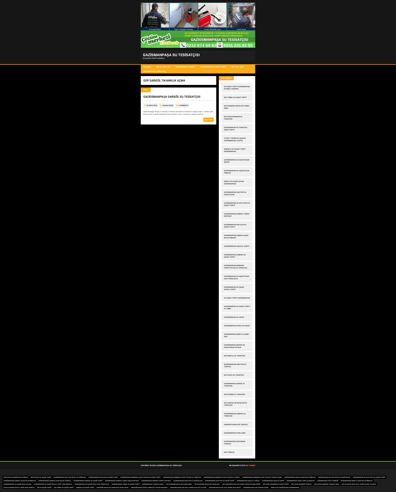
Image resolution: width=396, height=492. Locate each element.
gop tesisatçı (229, 452)
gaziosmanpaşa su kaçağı (234, 317)
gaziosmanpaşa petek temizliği (327, 481)
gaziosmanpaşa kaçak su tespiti (236, 246)
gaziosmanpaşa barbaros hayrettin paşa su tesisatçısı (182, 477)
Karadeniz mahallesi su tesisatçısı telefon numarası (149, 487)
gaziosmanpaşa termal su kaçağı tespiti (125, 484)
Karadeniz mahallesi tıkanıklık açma (255, 487)
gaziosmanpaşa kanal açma (234, 433)
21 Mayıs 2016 (152, 105)
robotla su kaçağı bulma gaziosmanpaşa (285, 487)
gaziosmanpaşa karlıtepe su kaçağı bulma (188, 481)
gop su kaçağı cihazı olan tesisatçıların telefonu (359, 484)
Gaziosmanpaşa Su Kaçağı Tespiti (213, 67)
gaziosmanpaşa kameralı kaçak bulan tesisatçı (54, 481)
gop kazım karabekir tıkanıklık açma (326, 484)
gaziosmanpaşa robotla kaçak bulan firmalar (356, 481)
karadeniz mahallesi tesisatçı (236, 424)
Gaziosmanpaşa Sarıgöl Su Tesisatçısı (171, 97)
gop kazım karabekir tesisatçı (301, 484)
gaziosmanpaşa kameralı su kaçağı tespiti (87, 481)
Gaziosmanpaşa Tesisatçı (185, 67)
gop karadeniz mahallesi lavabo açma (179, 484)
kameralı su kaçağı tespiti (85, 487)
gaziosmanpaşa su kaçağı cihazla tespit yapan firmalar (53, 484)
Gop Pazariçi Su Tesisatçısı (234, 394)
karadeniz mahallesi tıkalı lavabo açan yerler (225, 487)
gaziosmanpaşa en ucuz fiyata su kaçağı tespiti (369, 477)
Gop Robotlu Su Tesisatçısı (234, 356)
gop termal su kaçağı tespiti (235, 97)
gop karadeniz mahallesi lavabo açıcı (207, 484)
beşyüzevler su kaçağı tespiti (41, 477)
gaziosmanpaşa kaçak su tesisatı (248, 481)
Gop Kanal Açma (237, 67)
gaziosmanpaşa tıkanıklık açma (153, 484)
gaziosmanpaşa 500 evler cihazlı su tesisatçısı (70, 477)
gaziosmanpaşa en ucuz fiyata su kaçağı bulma (334, 477)
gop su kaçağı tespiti (44, 487)
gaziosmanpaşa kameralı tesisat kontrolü (156, 481)
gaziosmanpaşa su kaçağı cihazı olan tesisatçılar (92, 484)
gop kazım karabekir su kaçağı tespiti (276, 484)
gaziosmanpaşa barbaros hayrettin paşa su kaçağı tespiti (140, 477)
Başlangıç (147, 67)
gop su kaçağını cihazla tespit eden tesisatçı (19, 487)
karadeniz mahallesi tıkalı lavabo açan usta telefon (188, 487)
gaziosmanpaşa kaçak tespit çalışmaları (301, 481)
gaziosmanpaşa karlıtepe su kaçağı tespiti (219, 481)
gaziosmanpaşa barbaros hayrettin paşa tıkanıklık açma (262, 477)
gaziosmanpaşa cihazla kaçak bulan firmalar (300, 477)
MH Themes (250, 465)
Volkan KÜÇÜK (167, 105)
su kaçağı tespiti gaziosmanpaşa (237, 298)
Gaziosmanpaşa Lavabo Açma (154, 71)
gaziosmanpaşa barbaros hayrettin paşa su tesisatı (222, 477)
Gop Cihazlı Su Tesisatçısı (234, 375)
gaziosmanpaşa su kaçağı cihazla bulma (17, 484)
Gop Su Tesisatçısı (163, 67)
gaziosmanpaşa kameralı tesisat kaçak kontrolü (122, 481)
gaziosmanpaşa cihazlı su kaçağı (237, 326)
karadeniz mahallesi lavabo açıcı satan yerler (112, 487)
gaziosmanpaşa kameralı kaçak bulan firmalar (20, 481)
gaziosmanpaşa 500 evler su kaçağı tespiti (103, 477)
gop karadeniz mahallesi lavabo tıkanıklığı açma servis (241, 484)
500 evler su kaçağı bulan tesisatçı (16, 477)
